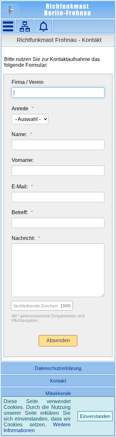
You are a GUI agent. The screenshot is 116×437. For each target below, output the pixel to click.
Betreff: (20, 212)
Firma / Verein (28, 82)
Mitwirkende (58, 393)
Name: (19, 134)
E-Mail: (20, 186)
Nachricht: (23, 238)
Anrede (20, 108)
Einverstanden (95, 416)
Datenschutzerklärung (58, 368)
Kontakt (58, 380)
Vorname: (23, 160)
